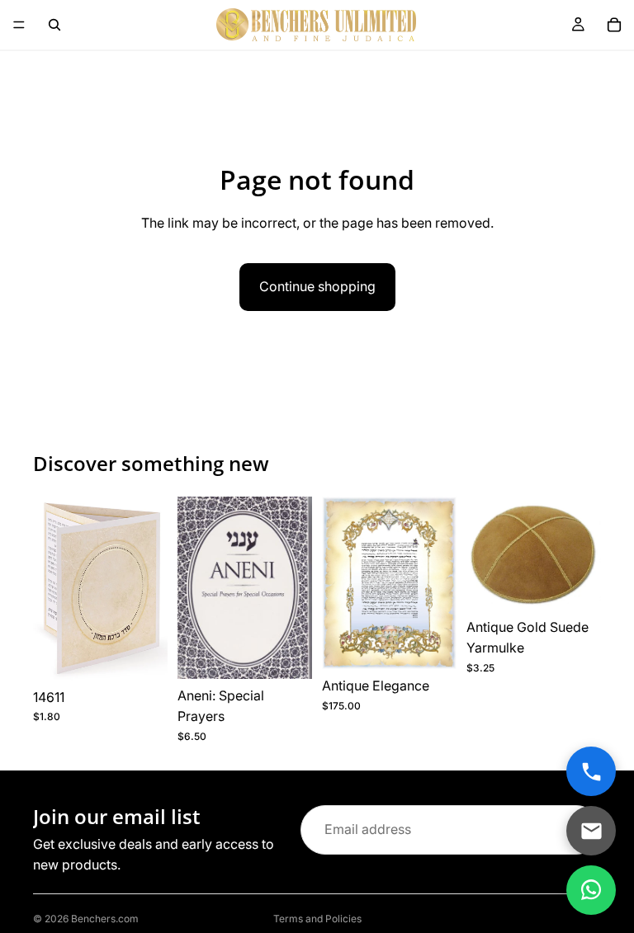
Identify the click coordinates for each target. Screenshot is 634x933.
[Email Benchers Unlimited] (591, 830)
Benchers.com (105, 918)
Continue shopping (317, 286)
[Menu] (19, 25)
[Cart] (614, 25)
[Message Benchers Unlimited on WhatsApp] (591, 890)
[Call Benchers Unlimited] (591, 771)
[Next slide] (149, 588)
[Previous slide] (51, 588)
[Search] (54, 25)
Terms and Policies (317, 918)
